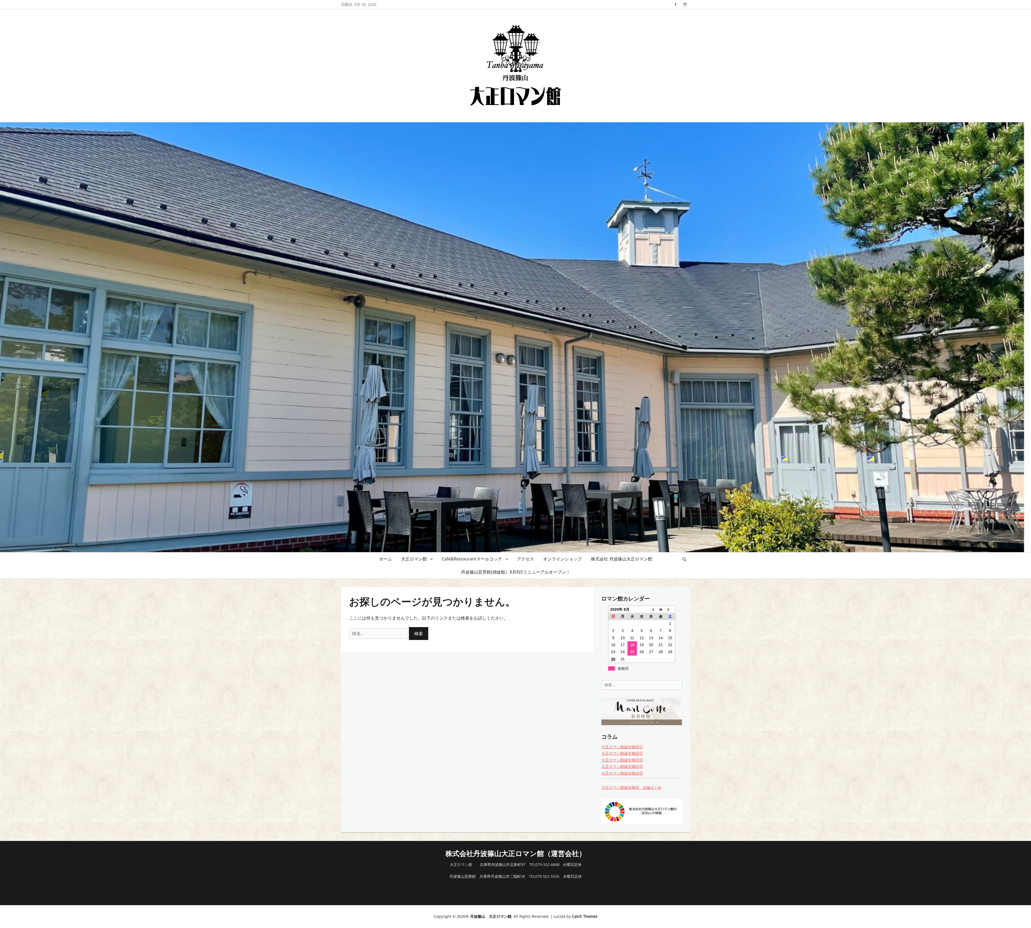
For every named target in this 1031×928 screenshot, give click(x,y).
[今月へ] (660, 609)
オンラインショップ (562, 559)
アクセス (525, 559)
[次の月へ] (670, 609)
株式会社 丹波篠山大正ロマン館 (621, 559)
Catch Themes (584, 916)
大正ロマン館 (414, 559)
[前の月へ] (651, 609)
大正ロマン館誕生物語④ (622, 766)
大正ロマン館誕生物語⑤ (622, 773)
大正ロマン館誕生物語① (622, 746)
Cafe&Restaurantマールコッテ (472, 559)
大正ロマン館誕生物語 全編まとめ (631, 787)
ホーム (385, 559)
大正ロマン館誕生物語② (622, 753)
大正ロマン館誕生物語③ (622, 759)
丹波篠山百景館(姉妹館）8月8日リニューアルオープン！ (515, 572)
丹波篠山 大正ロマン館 (490, 916)
